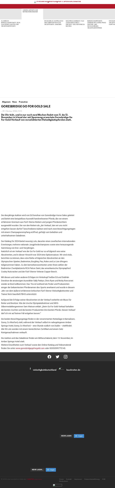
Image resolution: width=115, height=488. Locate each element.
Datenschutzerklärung (92, 479)
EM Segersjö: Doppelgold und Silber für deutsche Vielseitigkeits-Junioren (53, 22)
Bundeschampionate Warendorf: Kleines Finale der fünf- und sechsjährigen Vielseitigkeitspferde (96, 24)
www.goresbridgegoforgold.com (30, 348)
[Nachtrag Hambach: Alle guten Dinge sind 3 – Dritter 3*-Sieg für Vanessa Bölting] (75, 14)
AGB (103, 479)
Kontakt (69, 479)
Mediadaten (63, 481)
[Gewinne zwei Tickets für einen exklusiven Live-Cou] (72, 399)
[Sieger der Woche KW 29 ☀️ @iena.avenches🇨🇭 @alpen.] (72, 427)
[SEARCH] (112, 6)
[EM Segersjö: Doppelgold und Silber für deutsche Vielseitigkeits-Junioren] (54, 14)
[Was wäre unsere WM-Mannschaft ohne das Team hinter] (43, 401)
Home (61, 479)
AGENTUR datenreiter (34, 479)
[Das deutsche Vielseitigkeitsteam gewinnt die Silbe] (43, 447)
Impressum (78, 479)
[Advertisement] (11, 62)
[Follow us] (108, 6)
